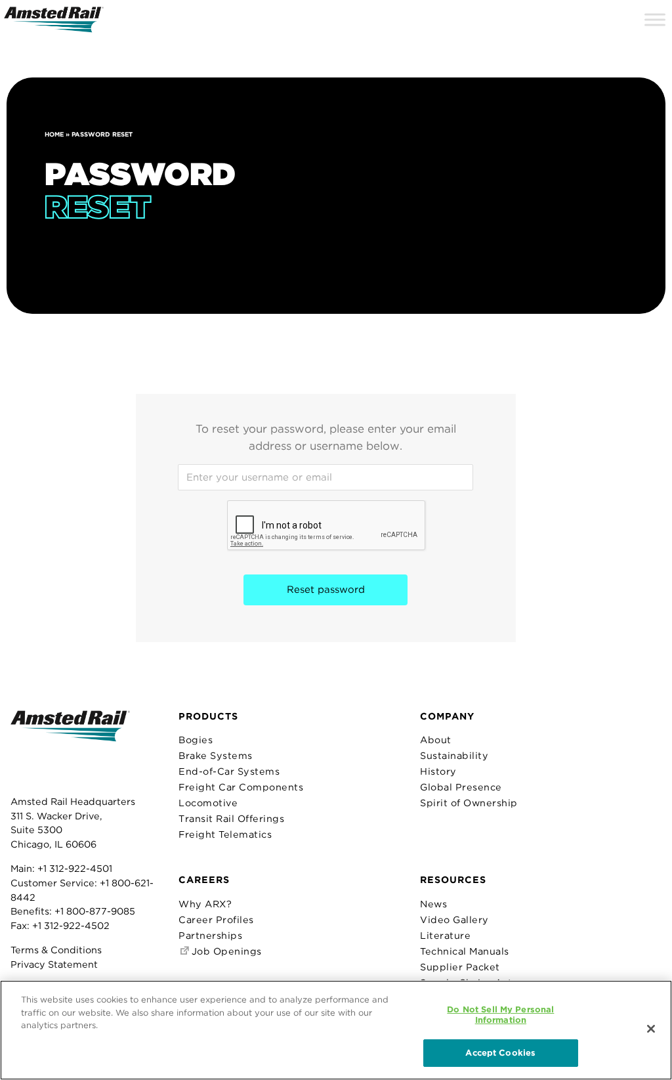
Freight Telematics (225, 834)
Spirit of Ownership (469, 802)
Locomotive (208, 802)
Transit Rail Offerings (231, 818)
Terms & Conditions (56, 949)
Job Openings (225, 951)
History (438, 771)
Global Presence (461, 786)
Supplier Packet (460, 966)
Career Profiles (216, 919)
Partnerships (210, 935)
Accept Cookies (500, 1053)
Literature (445, 935)
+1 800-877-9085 (94, 911)
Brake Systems (215, 755)
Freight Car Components (240, 786)
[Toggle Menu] (654, 19)
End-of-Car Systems (229, 771)
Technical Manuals (464, 951)
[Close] (651, 1028)
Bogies (195, 739)
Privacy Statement (54, 964)
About (436, 739)
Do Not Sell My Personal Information (500, 1014)
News (433, 903)
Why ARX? (205, 903)
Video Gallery (454, 919)
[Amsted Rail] (70, 746)
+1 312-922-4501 (74, 868)
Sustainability (454, 755)
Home (54, 134)
